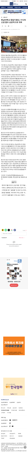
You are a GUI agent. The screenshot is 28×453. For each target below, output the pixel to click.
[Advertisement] (14, 312)
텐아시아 (12, 436)
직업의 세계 (18, 7)
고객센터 (3, 412)
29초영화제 (12, 438)
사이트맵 (9, 412)
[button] (25, 1)
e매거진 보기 (14, 285)
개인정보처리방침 (5, 410)
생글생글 (20, 436)
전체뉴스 (3, 7)
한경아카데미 (4, 436)
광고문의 (15, 407)
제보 (18, 1)
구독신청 (9, 407)
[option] (14, 12)
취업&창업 (10, 7)
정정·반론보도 (22, 410)
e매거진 (21, 1)
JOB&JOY (5, 17)
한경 (4, 402)
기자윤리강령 (14, 410)
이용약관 (21, 407)
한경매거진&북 (4, 1)
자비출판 (14, 1)
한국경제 (3, 433)
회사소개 (3, 407)
